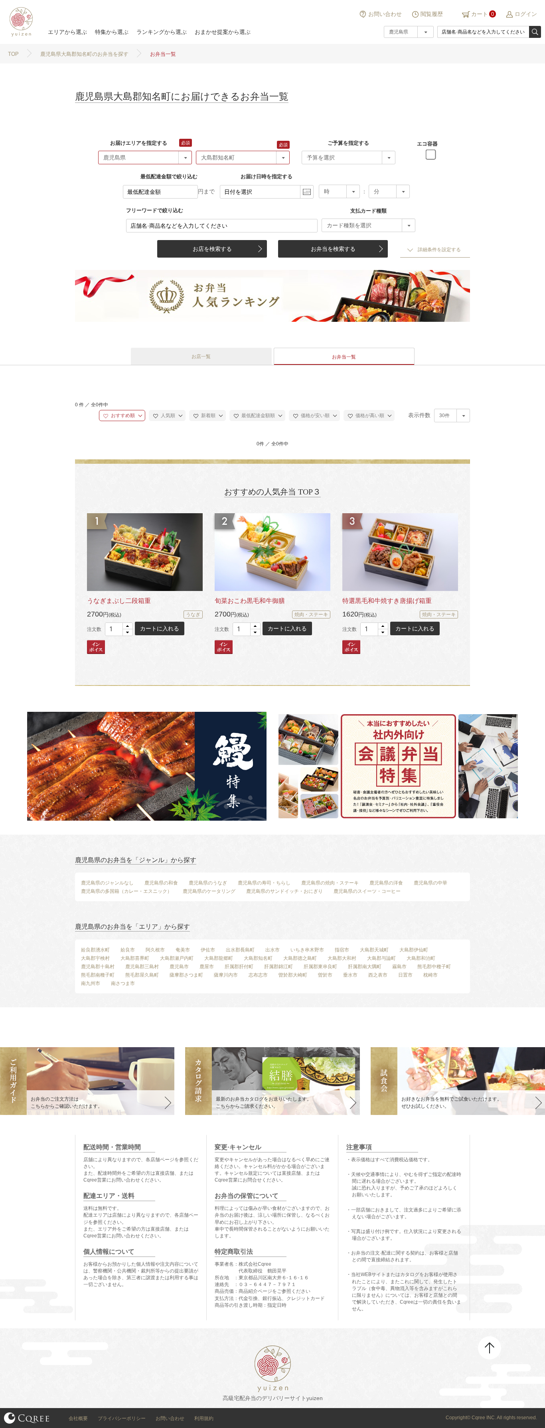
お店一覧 (201, 356)
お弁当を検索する (333, 249)
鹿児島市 (179, 966)
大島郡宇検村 (95, 958)
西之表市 (377, 975)
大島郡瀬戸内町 (177, 958)
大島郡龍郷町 (218, 958)
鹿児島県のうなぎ (208, 883)
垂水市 (350, 975)
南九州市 (90, 983)
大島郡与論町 (381, 958)
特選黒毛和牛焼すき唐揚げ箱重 (387, 600)
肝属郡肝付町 (239, 966)
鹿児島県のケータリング (209, 891)
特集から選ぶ (111, 32)
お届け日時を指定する (266, 176)
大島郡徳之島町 (300, 958)
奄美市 (183, 950)
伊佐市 (208, 950)
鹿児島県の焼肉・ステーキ (330, 883)
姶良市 (127, 950)
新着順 (207, 415)
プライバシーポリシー (122, 1418)
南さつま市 (123, 983)
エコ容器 (427, 144)
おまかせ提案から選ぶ (223, 32)
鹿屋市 (206, 966)
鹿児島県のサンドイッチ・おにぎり (284, 891)
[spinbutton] (119, 629)
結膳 (20, 22)
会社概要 (78, 1418)
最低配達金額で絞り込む (168, 176)
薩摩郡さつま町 (186, 975)
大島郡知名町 (258, 958)
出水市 (272, 950)
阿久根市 (155, 950)
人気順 (167, 415)
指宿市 (342, 950)
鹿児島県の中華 (430, 883)
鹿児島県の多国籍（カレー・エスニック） (126, 891)
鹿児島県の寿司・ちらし (264, 883)
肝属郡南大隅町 (364, 966)
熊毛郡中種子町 (434, 966)
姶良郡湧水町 (95, 950)
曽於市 (325, 975)
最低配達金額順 (257, 415)
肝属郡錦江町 (278, 966)
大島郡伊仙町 (413, 950)
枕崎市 (430, 975)
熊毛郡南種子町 (98, 975)
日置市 (405, 975)
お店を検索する (212, 249)
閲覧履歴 (432, 14)
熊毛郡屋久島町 (142, 975)
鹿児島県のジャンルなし (107, 883)
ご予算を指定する (348, 143)
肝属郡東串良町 (320, 966)
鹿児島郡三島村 (142, 966)
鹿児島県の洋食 (386, 883)
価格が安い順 (315, 415)
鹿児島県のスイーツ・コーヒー (367, 891)
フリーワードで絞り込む (154, 210)
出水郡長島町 (240, 950)
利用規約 (203, 1418)
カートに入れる (159, 628)
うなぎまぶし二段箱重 (119, 600)
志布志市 (258, 975)
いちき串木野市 (307, 950)
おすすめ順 (122, 415)
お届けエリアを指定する (138, 143)
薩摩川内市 (226, 975)
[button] (127, 626)
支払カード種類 (368, 211)
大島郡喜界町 (134, 958)
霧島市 (399, 966)
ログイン (526, 14)
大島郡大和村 (342, 958)
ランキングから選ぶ (161, 32)
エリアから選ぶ (67, 32)
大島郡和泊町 (421, 958)
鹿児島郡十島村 (98, 966)
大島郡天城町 (374, 950)
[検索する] (535, 32)
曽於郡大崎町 (292, 975)
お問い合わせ (385, 14)
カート (479, 14)
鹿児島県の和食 (161, 883)
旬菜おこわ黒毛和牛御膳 (250, 600)
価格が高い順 (369, 415)
